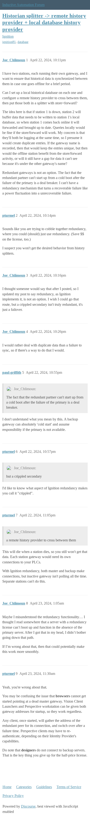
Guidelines (44, 787)
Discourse (28, 806)
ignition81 (9, 42)
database (23, 42)
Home (7, 787)
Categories (24, 787)
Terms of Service (69, 787)
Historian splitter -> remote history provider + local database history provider (44, 22)
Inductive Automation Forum (23, 5)
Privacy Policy (13, 796)
